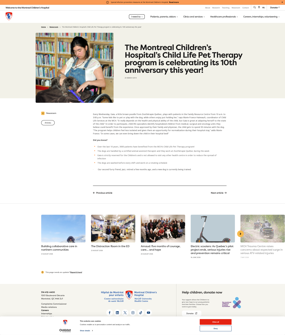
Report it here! (76, 272)
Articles (48, 123)
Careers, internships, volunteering (260, 16)
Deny (216, 328)
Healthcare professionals (223, 16)
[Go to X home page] (125, 312)
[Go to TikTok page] (140, 312)
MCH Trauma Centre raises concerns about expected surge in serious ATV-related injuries (261, 249)
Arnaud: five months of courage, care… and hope (160, 247)
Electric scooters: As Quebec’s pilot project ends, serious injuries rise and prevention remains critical (212, 249)
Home (43, 27)
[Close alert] (282, 2)
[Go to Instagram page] (133, 312)
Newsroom (236, 8)
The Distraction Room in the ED (110, 246)
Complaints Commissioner (54, 303)
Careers (45, 310)
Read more (174, 2)
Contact (245, 8)
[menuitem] (207, 7)
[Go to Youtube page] (148, 312)
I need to (136, 16)
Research (216, 8)
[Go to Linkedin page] (117, 312)
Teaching (225, 8)
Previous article (104, 193)
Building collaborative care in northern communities (59, 247)
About (207, 8)
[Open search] (254, 7)
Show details (85, 331)
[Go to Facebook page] (109, 312)
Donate (274, 7)
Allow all (215, 322)
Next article (217, 193)
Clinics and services (193, 16)
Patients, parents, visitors (163, 16)
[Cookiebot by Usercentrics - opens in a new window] (65, 330)
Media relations (49, 307)
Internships (46, 313)
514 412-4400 (48, 292)
